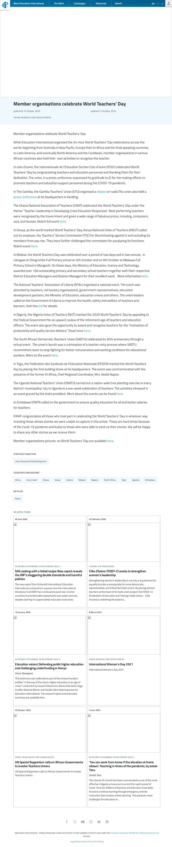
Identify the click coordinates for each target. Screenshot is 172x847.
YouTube (83, 822)
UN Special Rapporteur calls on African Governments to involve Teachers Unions (50, 743)
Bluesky (99, 822)
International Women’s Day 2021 (124, 641)
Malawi (82, 479)
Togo (124, 479)
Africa (18, 479)
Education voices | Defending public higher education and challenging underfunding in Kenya (50, 655)
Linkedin (107, 822)
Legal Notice (76, 841)
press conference (25, 197)
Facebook (67, 822)
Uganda (135, 479)
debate (101, 191)
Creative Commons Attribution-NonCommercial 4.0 (135, 832)
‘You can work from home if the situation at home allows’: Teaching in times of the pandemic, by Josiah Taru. (124, 755)
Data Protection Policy (93, 841)
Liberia (69, 479)
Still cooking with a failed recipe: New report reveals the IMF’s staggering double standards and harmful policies (50, 559)
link (40, 306)
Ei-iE (5, 5)
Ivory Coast (32, 479)
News (17, 498)
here (63, 221)
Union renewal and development (31, 461)
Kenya (57, 479)
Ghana (46, 479)
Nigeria (94, 479)
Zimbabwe (150, 479)
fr (158, 3)
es (162, 3)
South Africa (110, 479)
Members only (168, 3)
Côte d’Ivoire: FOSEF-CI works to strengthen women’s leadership (124, 559)
